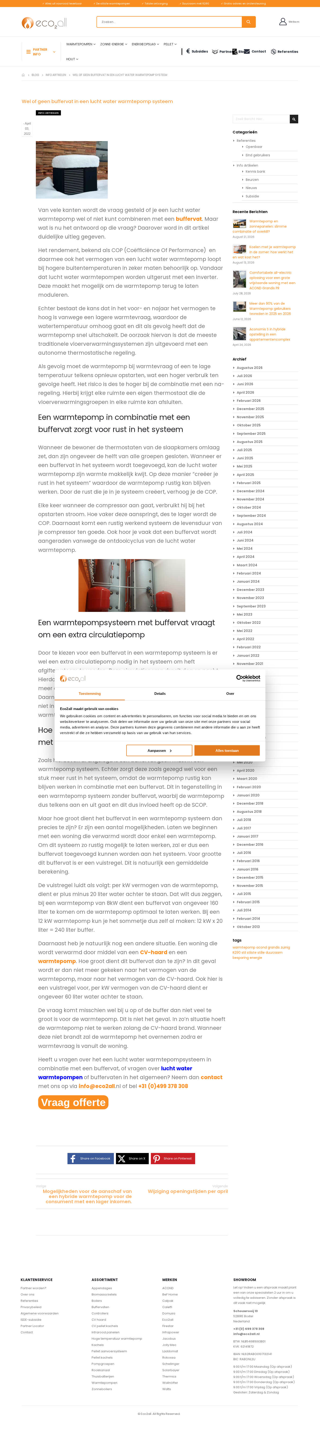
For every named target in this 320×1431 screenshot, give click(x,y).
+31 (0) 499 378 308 (248, 1329)
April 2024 (245, 556)
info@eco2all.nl (246, 1334)
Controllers (100, 1313)
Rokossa (168, 1357)
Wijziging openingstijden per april (188, 1189)
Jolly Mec (169, 1345)
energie (256, 957)
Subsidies (200, 51)
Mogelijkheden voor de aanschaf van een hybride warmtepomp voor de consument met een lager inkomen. (84, 1194)
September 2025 (251, 433)
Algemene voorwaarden (40, 1313)
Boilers (97, 1301)
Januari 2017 (247, 836)
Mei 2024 (245, 548)
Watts (166, 1389)
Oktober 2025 (249, 425)
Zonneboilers (102, 1389)
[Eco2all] (44, 23)
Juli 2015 (244, 894)
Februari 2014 (248, 918)
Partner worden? (33, 1288)
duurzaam (274, 952)
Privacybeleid (31, 1307)
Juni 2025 (245, 458)
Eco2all (167, 1319)
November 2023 (250, 598)
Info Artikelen (56, 75)
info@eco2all (97, 1086)
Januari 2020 (248, 795)
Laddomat (170, 1351)
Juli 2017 (244, 828)
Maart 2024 (247, 565)
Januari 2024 (248, 581)
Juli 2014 (244, 910)
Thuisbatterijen (103, 1376)
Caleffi (167, 1307)
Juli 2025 (244, 450)
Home (23, 75)
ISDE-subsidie (31, 1319)
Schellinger (170, 1364)
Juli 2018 (244, 819)
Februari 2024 (249, 573)
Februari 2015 (248, 902)
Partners (224, 51)
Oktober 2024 (249, 507)
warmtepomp (57, 961)
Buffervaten (100, 1307)
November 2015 (250, 885)
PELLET (168, 44)
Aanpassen (157, 750)
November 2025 (250, 417)
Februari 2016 (248, 861)
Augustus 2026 (250, 367)
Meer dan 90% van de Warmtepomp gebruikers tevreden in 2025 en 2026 (270, 308)
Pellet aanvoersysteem (109, 1351)
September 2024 (251, 515)
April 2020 (245, 770)
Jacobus (169, 1338)
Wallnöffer (170, 1383)
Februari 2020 (249, 787)
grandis (274, 947)
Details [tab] (160, 694)
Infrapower (170, 1332)
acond (262, 947)
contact (212, 1077)
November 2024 (250, 499)
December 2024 (250, 491)
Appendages (102, 1288)
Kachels (98, 1345)
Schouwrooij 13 (245, 1311)
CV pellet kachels (105, 1326)
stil (244, 952)
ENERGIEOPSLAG (144, 44)
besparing (241, 957)
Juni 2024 (245, 540)
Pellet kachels (102, 1357)
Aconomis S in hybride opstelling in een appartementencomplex (269, 334)
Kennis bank (255, 171)
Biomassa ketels (104, 1294)
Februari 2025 (249, 483)
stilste (252, 952)
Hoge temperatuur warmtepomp (117, 1338)
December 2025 (250, 409)
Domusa (168, 1313)
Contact (259, 51)
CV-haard (153, 952)
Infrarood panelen (105, 1332)
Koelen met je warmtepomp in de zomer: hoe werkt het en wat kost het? (264, 252)
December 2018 (250, 803)
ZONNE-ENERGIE (112, 44)
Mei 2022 (244, 630)
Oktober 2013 (248, 926)
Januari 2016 (247, 869)
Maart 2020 (247, 778)
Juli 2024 (244, 532)
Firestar (168, 1326)
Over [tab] (230, 694)
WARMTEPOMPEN (79, 44)
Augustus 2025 (250, 441)
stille (261, 952)
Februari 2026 (249, 400)
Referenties (288, 51)
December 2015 (250, 877)
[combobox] (176, 22)
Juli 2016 (244, 852)
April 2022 (245, 639)
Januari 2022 (248, 655)
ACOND (168, 1288)
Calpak (167, 1301)
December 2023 (250, 589)
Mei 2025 (244, 466)
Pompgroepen (103, 1364)
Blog (239, 51)
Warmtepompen (104, 1383)
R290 (237, 952)
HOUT (70, 59)
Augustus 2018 (249, 811)
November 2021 (250, 663)
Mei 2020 (245, 762)
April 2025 (245, 474)
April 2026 (245, 392)
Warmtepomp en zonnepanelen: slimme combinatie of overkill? (260, 226)
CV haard (99, 1319)
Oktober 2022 (249, 622)
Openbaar (254, 146)
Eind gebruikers (258, 155)
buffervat (189, 219)
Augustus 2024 (250, 524)
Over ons (27, 1294)
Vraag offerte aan (73, 1102)
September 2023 (251, 606)
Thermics (169, 1376)
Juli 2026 (244, 376)
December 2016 (250, 844)
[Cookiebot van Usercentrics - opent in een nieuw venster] (239, 678)
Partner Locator (32, 1326)
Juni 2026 (245, 384)
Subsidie (252, 196)
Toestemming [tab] (90, 694)
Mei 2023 (244, 614)
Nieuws (251, 188)
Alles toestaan (227, 750)
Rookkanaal (101, 1370)
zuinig (285, 947)
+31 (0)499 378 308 (163, 1086)
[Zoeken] (248, 22)
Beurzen (252, 179)
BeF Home (170, 1294)
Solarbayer (170, 1370)
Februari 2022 (249, 647)
